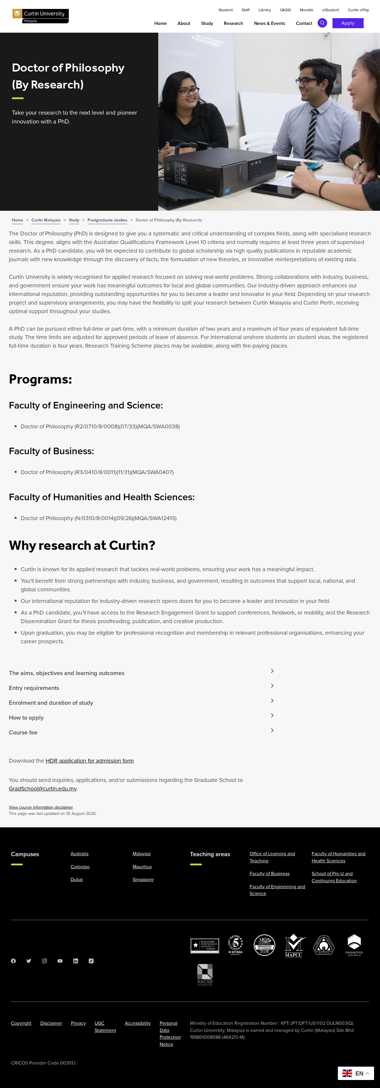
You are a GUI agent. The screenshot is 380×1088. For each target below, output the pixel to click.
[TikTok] (91, 961)
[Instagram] (44, 961)
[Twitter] (28, 961)
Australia (79, 853)
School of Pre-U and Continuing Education (334, 877)
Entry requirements (34, 687)
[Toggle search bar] (322, 23)
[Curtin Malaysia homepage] (40, 16)
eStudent (330, 10)
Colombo (80, 866)
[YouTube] (60, 961)
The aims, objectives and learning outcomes (66, 673)
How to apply (26, 717)
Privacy (78, 1023)
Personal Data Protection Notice (170, 1033)
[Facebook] (13, 961)
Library (265, 10)
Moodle (307, 10)
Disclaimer (51, 1023)
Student (225, 10)
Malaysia (142, 853)
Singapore (143, 879)
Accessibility (138, 1023)
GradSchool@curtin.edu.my (42, 788)
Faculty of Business (269, 873)
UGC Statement (105, 1026)
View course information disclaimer (41, 807)
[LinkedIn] (75, 961)
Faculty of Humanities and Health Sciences (338, 857)
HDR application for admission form (90, 760)
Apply (348, 23)
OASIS (285, 10)
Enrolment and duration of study (51, 702)
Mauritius (142, 866)
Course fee (23, 732)
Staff (246, 10)
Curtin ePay (358, 10)
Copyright (21, 1023)
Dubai (77, 879)
